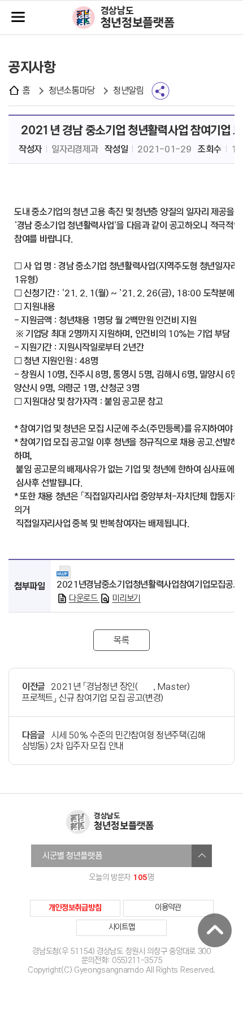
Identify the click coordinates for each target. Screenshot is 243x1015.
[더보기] (202, 856)
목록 (121, 640)
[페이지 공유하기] (160, 91)
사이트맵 (122, 927)
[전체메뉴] (18, 18)
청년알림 (128, 90)
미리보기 (126, 598)
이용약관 (168, 907)
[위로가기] (215, 930)
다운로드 (84, 598)
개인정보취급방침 (75, 907)
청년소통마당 (72, 90)
